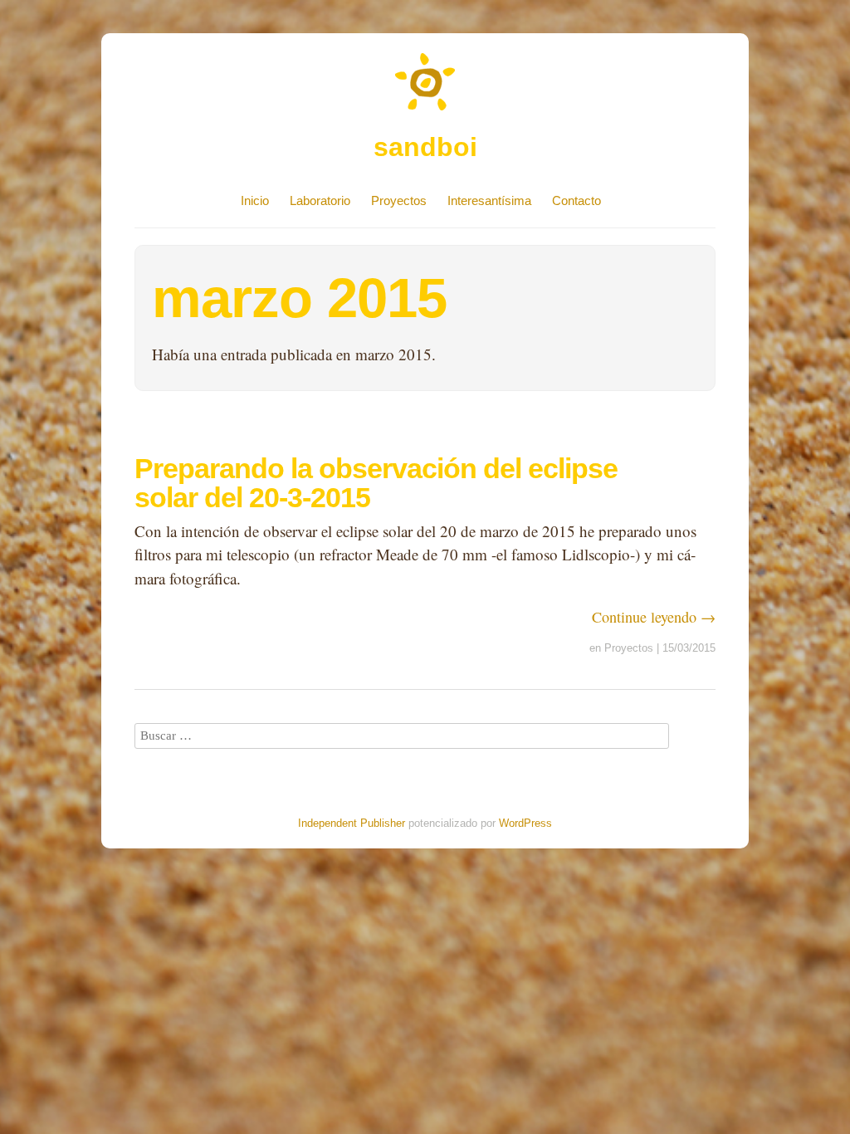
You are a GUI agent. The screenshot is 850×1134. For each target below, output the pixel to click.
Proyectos (399, 200)
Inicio (255, 200)
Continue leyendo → (654, 617)
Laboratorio (320, 200)
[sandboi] (425, 118)
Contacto (576, 200)
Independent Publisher (351, 823)
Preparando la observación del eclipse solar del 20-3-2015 (376, 482)
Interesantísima (489, 200)
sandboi (425, 147)
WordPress (525, 823)
